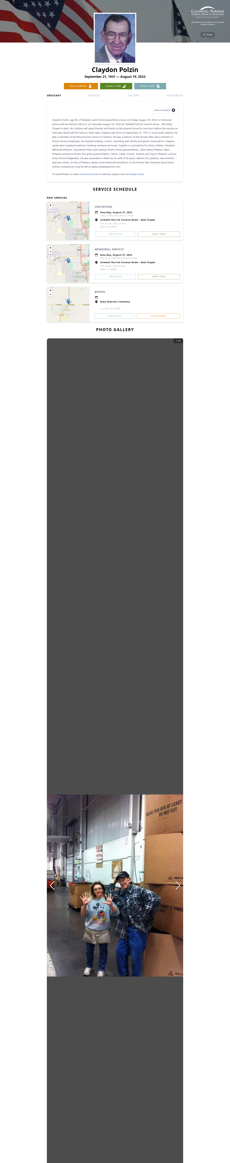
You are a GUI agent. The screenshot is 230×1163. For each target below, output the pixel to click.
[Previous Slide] (52, 885)
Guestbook (175, 95)
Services (94, 95)
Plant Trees (159, 234)
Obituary (54, 95)
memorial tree (90, 174)
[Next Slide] (177, 885)
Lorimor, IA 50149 (110, 308)
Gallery (133, 95)
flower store (137, 174)
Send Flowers (158, 316)
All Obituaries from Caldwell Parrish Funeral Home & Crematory (208, 23)
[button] (68, 218)
